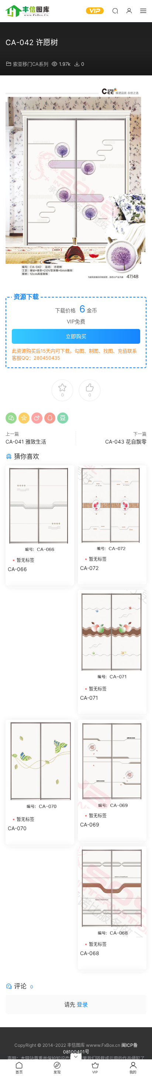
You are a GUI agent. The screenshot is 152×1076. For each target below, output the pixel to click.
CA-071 (89, 698)
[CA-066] (40, 509)
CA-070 (17, 828)
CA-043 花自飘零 (125, 441)
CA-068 (89, 953)
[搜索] (115, 10)
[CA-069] (112, 764)
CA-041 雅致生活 (26, 441)
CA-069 (89, 824)
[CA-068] (112, 891)
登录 (82, 1004)
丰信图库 (28, 11)
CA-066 (17, 569)
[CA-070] (40, 766)
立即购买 (76, 336)
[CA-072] (112, 508)
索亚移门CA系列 (30, 64)
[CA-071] (112, 636)
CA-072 (89, 568)
